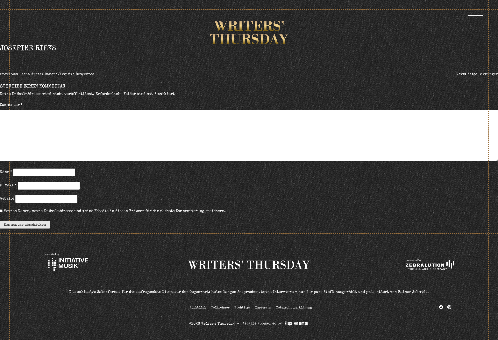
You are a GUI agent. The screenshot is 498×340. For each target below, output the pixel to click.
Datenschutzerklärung (294, 307)
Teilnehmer (220, 307)
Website (7, 199)
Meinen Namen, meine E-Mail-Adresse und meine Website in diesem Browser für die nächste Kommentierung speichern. (115, 211)
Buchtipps (242, 307)
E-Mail (8, 185)
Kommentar (11, 105)
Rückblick (198, 307)
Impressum (263, 307)
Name (6, 172)
